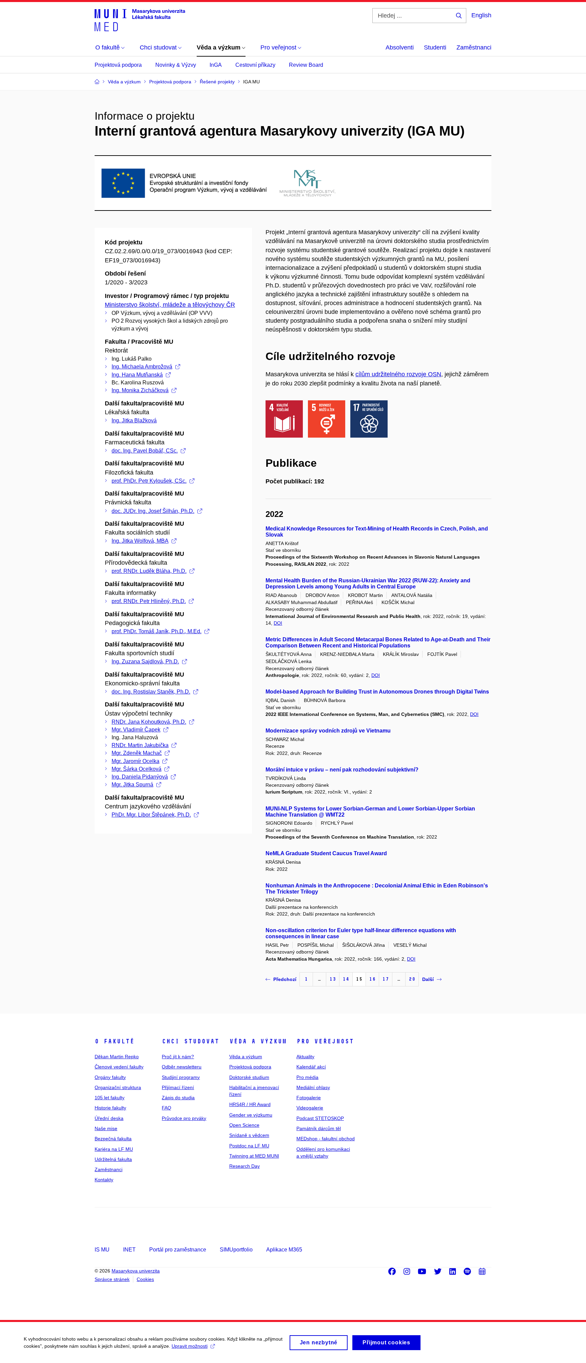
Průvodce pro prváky (184, 1118)
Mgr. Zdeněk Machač (137, 753)
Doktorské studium (249, 1077)
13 (332, 979)
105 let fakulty (109, 1097)
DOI (278, 623)
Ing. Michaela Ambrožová (142, 366)
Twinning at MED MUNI (254, 1156)
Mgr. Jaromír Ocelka (135, 761)
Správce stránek (112, 1279)
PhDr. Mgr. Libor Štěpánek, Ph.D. (151, 815)
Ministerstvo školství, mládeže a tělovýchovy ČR (170, 304)
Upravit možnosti (190, 1346)
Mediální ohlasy (313, 1087)
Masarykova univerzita (136, 1271)
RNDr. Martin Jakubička (140, 745)
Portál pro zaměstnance (177, 1249)
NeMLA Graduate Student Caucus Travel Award (326, 853)
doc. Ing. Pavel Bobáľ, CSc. (145, 451)
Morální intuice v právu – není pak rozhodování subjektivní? (342, 770)
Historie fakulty (110, 1107)
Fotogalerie (308, 1097)
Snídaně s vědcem (249, 1135)
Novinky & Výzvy (175, 65)
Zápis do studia (178, 1097)
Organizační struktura (118, 1087)
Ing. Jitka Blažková (134, 420)
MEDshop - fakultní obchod (325, 1138)
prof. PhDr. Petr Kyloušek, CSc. (149, 481)
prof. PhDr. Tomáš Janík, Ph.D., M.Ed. (156, 631)
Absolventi (400, 47)
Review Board (306, 65)
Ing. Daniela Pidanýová (140, 777)
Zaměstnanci (473, 47)
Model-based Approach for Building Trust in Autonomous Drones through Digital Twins (377, 692)
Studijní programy (181, 1077)
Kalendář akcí (311, 1066)
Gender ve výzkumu (250, 1115)
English (481, 15)
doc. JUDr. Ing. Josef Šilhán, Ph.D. (153, 511)
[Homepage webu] (140, 19)
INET (129, 1249)
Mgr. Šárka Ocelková (136, 769)
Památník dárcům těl (318, 1128)
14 (346, 979)
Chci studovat (190, 1041)
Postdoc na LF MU (249, 1145)
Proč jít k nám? (178, 1056)
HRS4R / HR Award (250, 1104)
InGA (216, 65)
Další (428, 979)
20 (412, 979)
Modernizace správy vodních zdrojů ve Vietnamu (328, 731)
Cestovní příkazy (255, 65)
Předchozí (284, 979)
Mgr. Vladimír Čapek (136, 730)
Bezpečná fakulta (113, 1138)
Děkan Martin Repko (117, 1056)
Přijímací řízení (178, 1087)
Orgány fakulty (110, 1077)
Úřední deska (109, 1118)
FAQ (166, 1107)
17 (385, 979)
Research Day (244, 1166)
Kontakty (104, 1179)
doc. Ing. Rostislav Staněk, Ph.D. (151, 692)
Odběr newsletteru (181, 1066)
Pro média (307, 1077)
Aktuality (305, 1056)
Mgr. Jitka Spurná (132, 784)
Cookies (145, 1279)
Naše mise (106, 1128)
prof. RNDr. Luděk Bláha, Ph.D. (149, 571)
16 (372, 979)
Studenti (435, 47)
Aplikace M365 (284, 1249)
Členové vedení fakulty (119, 1066)
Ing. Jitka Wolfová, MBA (140, 541)
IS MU (102, 1249)
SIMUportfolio (236, 1249)
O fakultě (114, 1041)
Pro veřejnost (325, 1041)
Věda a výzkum (258, 1041)
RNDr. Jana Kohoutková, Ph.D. (149, 722)
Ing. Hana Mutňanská (137, 375)
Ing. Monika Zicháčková (140, 390)
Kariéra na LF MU (114, 1149)
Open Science (244, 1125)
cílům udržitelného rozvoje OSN (398, 374)
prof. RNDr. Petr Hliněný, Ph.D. (149, 601)
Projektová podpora (118, 65)
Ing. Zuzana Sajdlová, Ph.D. (145, 661)
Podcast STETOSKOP (320, 1118)
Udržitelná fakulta (113, 1159)
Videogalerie (309, 1107)
